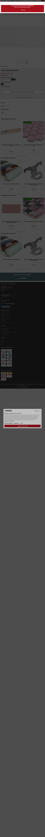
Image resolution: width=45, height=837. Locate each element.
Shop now (23, 10)
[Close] (43, 3)
